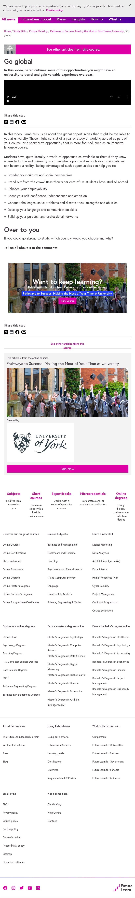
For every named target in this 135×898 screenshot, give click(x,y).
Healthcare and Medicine (62, 552)
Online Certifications (14, 552)
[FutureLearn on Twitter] (21, 887)
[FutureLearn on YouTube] (30, 887)
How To (97, 19)
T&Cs (6, 804)
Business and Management (62, 544)
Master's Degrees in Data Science (66, 656)
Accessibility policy (14, 845)
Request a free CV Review (62, 778)
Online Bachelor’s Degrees (17, 594)
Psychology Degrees (14, 645)
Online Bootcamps (13, 569)
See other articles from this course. (73, 49)
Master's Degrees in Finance (63, 683)
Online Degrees (11, 577)
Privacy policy (10, 812)
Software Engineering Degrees (20, 686)
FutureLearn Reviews (59, 745)
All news (9, 19)
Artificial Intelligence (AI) (106, 561)
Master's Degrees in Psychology (65, 637)
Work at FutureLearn (14, 745)
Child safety (54, 804)
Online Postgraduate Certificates (21, 602)
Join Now (67, 469)
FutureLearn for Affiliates (106, 778)
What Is (115, 19)
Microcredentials (12, 561)
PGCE (6, 678)
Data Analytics (100, 552)
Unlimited (53, 769)
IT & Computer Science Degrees (20, 661)
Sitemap (7, 853)
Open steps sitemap (14, 862)
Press (61, 19)
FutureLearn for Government (108, 761)
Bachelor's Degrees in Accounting (111, 653)
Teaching (53, 561)
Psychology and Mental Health (65, 569)
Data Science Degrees (15, 670)
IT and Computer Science (62, 577)
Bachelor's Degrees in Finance (108, 670)
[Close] (129, 5)
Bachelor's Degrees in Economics (110, 661)
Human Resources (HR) (105, 577)
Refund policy (10, 821)
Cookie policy (10, 829)
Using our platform (58, 736)
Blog (5, 761)
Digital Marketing (102, 544)
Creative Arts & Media (60, 594)
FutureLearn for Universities (107, 745)
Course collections (102, 610)
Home (7, 31)
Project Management (103, 594)
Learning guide (56, 753)
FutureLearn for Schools (105, 769)
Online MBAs (10, 637)
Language (53, 585)
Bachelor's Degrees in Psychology (111, 645)
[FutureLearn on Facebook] (6, 887)
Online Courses (11, 544)
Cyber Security (100, 585)
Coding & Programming (105, 602)
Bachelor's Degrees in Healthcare (110, 637)
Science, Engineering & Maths (64, 602)
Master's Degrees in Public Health (66, 674)
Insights (78, 19)
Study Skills (20, 31)
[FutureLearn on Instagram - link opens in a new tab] (13, 887)
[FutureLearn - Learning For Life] (122, 887)
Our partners (99, 736)
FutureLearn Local (36, 19)
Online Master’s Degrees (16, 585)
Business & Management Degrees (21, 694)
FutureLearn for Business (106, 753)
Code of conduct (12, 837)
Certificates (54, 761)
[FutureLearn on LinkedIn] (38, 887)
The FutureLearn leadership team (21, 736)
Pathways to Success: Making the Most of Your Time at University (87, 31)
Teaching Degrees (13, 653)
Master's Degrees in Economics (65, 691)
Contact (52, 821)
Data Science (99, 569)
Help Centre (54, 812)
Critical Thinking (38, 31)
